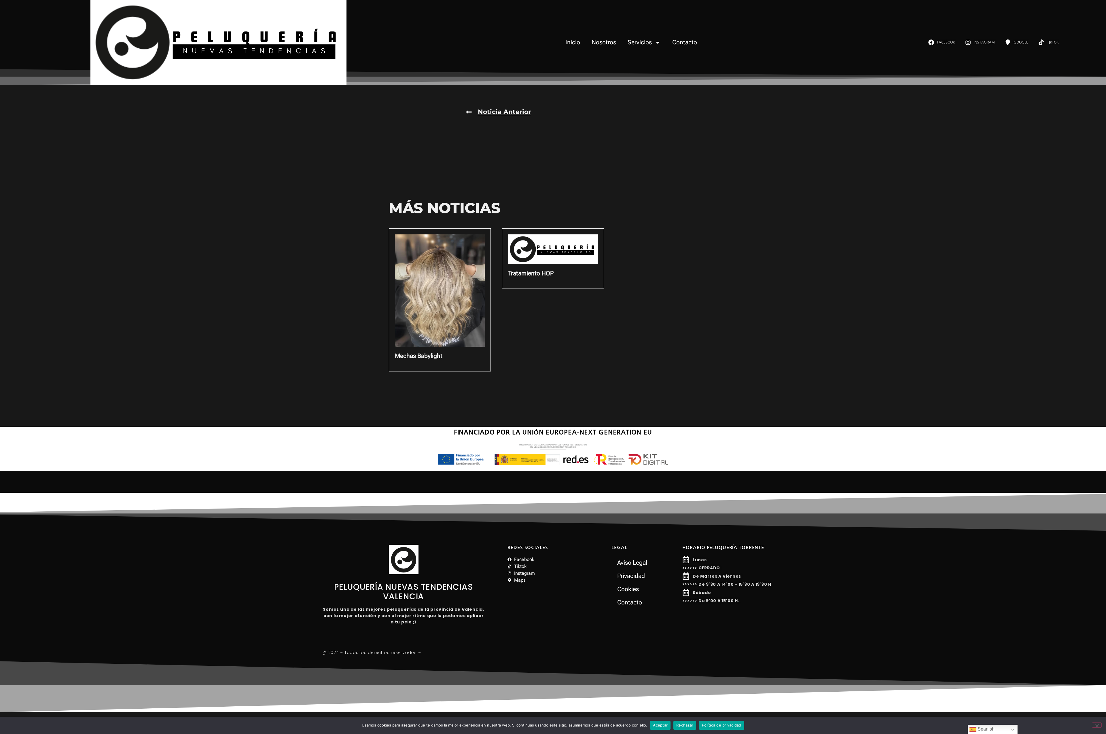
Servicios (640, 42)
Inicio (572, 42)
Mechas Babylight (418, 355)
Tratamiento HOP (531, 273)
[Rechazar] (1097, 725)
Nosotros (604, 42)
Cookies (628, 589)
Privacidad (631, 575)
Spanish (985, 729)
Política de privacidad (721, 725)
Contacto (684, 42)
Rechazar (684, 725)
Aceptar (660, 725)
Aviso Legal (632, 562)
